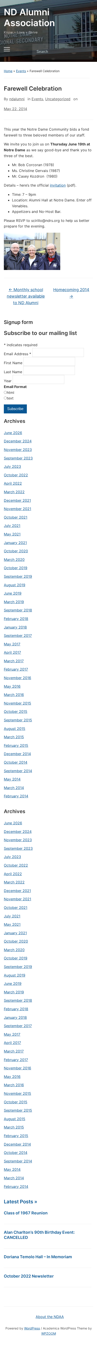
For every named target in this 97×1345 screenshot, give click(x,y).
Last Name (13, 372)
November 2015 (17, 703)
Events (21, 71)
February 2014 (16, 796)
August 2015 (14, 728)
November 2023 (18, 449)
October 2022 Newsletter (29, 1276)
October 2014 (15, 762)
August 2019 (14, 585)
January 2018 (15, 627)
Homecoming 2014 (71, 293)
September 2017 (18, 635)
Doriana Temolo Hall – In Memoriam (38, 1256)
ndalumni (17, 99)
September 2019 (18, 576)
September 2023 (18, 458)
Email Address (17, 354)
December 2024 (18, 441)
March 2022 (14, 492)
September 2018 (18, 610)
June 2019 (12, 593)
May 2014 (12, 779)
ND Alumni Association (29, 17)
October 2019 (15, 568)
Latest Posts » (20, 1201)
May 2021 (12, 534)
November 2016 (17, 678)
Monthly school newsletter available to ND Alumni (26, 296)
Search (86, 52)
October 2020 (16, 551)
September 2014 (18, 771)
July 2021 (12, 525)
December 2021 (17, 500)
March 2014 (14, 787)
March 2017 (14, 661)
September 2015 (18, 720)
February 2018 (16, 618)
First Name (13, 363)
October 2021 (15, 517)
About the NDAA (50, 1316)
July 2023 (12, 466)
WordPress (32, 1328)
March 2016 (14, 694)
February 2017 (16, 669)
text (10, 398)
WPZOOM (48, 1333)
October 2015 (15, 711)
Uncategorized (57, 99)
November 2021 (17, 508)
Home (8, 71)
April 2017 (12, 652)
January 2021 (15, 542)
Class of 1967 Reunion (26, 1213)
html (10, 392)
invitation (58, 185)
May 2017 (12, 644)
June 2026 (13, 432)
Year (8, 381)
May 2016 (12, 686)
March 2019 (14, 602)
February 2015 (16, 745)
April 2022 (13, 483)
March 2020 (14, 559)
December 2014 (17, 754)
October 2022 (16, 475)
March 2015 (14, 737)
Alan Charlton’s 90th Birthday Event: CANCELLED (39, 1235)
